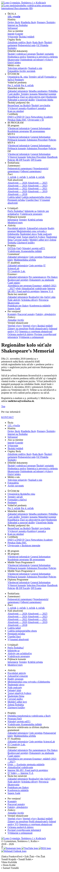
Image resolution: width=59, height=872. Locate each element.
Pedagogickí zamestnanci (20, 168)
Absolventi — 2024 (17, 185)
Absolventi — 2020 (17, 191)
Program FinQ (15, 718)
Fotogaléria (13, 71)
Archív (20, 320)
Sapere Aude (14, 308)
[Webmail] (13, 851)
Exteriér (19, 33)
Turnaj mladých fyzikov (33, 237)
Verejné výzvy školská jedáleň (37, 325)
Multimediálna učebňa (25, 259)
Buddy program (15, 679)
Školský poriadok (45, 54)
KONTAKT (7, 417)
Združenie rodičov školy (20, 42)
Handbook (52, 157)
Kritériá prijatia (35, 219)
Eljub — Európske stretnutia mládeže (26, 764)
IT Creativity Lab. (16, 271)
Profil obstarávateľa (38, 328)
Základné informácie (18, 91)
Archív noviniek (27, 71)
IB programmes (37, 131)
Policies (52, 139)
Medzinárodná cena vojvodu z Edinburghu (29, 681)
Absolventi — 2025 (37, 182)
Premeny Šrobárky (46, 22)
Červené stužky (21, 239)
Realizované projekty (18, 280)
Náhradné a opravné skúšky (21, 99)
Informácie (13, 219)
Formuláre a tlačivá (17, 499)
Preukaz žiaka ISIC (17, 119)
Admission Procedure (37, 139)
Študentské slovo (28, 234)
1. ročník (12, 177)
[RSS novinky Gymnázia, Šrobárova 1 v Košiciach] (45, 848)
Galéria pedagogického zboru (36, 197)
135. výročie (14, 425)
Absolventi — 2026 (17, 182)
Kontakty (12, 314)
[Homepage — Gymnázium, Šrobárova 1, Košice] (23, 838)
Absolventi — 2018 (17, 194)
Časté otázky (14, 282)
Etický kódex (14, 62)
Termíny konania (29, 94)
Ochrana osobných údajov (21, 334)
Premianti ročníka (16, 200)
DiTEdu (12, 248)
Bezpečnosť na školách (19, 105)
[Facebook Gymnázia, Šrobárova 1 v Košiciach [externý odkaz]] (2, 848)
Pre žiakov (52, 277)
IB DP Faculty (23, 160)
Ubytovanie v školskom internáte (24, 545)
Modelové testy (15, 222)
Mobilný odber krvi (39, 239)
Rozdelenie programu (18, 131)
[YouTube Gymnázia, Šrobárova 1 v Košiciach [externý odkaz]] (30, 848)
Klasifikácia (13, 96)
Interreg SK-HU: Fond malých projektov (31, 290)
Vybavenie (13, 36)
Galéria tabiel (14, 197)
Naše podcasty (44, 234)
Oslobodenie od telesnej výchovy (36, 59)
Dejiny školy (14, 22)
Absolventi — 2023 (37, 185)
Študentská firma (16, 696)
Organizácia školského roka (21, 494)
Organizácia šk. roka (18, 76)
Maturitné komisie (47, 94)
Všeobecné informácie (19, 128)
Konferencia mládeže (40, 305)
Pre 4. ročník (27, 85)
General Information (40, 128)
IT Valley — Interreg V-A (20, 773)
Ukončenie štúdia (44, 99)
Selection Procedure (36, 157)
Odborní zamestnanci (30, 171)
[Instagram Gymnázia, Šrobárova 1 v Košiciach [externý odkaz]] (13, 848)
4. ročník (40, 177)
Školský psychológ (40, 105)
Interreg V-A (46, 291)
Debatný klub (14, 237)
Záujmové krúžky (26, 242)
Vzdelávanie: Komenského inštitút (25, 251)
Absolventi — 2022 (17, 188)
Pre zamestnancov (38, 277)
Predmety (19, 79)
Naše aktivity (14, 300)
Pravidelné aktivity (17, 228)
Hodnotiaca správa (17, 56)
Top (3, 406)
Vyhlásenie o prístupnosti (31, 337)
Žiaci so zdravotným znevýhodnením (38, 96)
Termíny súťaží (36, 76)
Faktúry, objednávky (46, 314)
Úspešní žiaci (32, 200)
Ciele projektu (36, 257)
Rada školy (38, 42)
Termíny (23, 219)
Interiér (11, 33)
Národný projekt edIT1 (33, 248)
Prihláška (53, 91)
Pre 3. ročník (14, 85)
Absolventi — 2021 (37, 188)
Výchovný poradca (17, 108)
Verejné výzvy (15, 325)
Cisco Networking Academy (39, 117)
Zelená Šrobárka (16, 704)
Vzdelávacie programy (31, 214)
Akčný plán (50, 297)
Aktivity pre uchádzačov (20, 653)
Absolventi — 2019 (37, 191)
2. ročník (21, 177)
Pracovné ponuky (26, 314)
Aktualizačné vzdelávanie (34, 288)
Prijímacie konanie (17, 139)
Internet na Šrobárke (18, 25)
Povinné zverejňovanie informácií (24, 830)
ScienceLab (49, 741)
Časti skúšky (14, 94)
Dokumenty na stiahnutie (41, 280)
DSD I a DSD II (16, 117)
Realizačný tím (36, 297)
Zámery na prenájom (18, 328)
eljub (18, 288)
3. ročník (30, 177)
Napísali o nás (35, 68)
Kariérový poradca (36, 108)
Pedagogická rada (27, 45)
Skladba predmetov (38, 91)
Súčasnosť (13, 28)
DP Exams (36, 160)
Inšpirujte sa (31, 211)
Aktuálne (12, 320)
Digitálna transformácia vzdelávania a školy (29, 715)
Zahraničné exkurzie (37, 228)
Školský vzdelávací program (22, 54)
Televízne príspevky (18, 68)
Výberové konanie (17, 157)
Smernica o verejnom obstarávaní (35, 331)
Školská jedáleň (26, 36)
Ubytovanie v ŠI (35, 119)
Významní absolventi (18, 639)
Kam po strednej (16, 111)
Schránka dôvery (29, 300)
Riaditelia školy (28, 22)
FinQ (19, 248)
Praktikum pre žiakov (18, 305)
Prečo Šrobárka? (16, 211)
